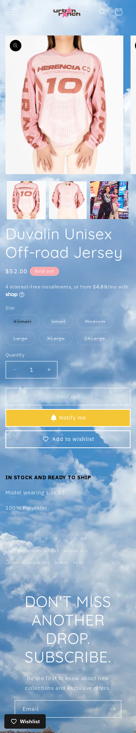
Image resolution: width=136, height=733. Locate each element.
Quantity (14, 355)
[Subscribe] (113, 709)
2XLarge (98, 340)
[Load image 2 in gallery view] (68, 200)
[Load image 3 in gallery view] (109, 200)
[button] (14, 12)
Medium (99, 323)
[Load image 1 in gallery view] (26, 200)
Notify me (72, 417)
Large (24, 340)
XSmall (26, 323)
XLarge (60, 340)
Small (62, 323)
